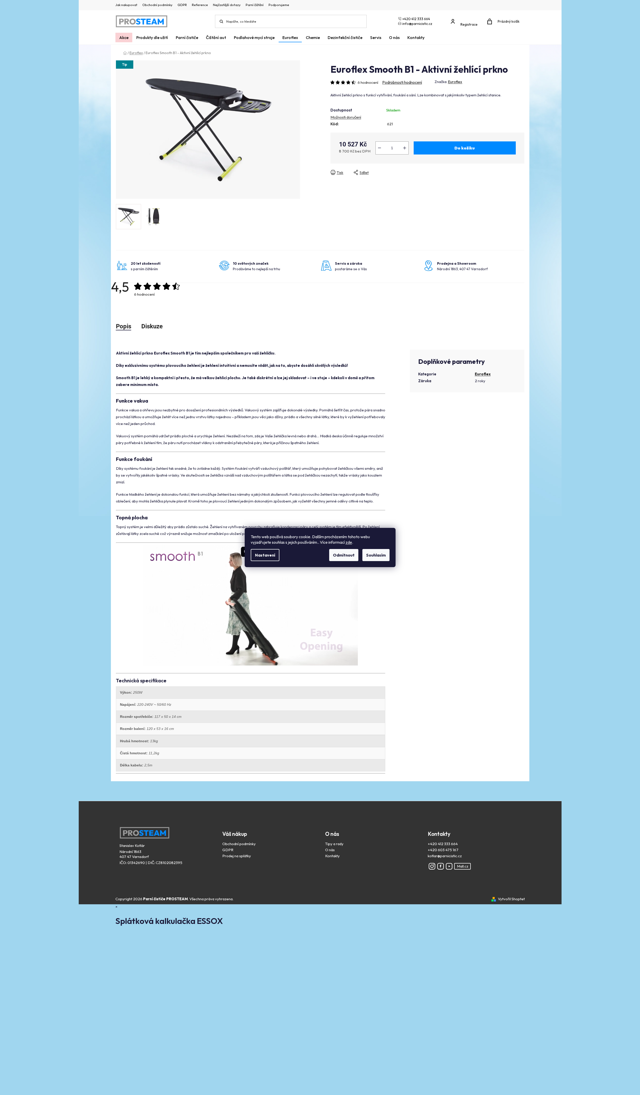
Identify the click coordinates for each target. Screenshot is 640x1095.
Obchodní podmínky (157, 5)
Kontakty (332, 855)
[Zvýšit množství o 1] (404, 148)
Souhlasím (376, 555)
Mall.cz (462, 866)
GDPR (182, 5)
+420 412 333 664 (443, 843)
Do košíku (464, 147)
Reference (200, 5)
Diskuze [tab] (152, 326)
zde (349, 542)
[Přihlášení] (465, 19)
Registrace (469, 24)
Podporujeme (279, 5)
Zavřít (417, 172)
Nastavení (265, 555)
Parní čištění (255, 5)
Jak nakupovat (126, 5)
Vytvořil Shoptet (511, 898)
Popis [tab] (123, 326)
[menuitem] (123, 37)
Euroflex (455, 81)
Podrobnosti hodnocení (402, 82)
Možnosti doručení (345, 117)
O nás (330, 849)
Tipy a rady (334, 843)
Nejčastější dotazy (227, 5)
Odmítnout (344, 555)
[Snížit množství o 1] (379, 148)
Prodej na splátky (236, 855)
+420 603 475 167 (443, 849)
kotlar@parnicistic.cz (445, 855)
